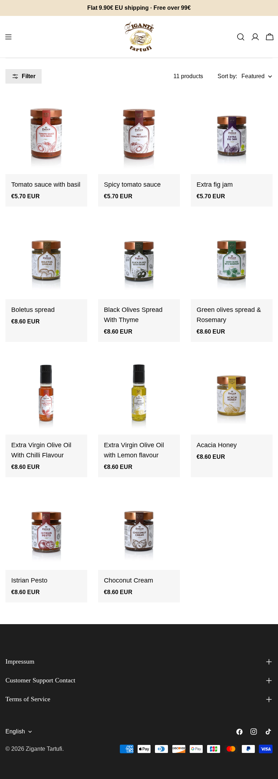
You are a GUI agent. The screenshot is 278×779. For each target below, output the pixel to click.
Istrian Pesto (29, 580)
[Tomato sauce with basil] (46, 133)
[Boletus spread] (46, 258)
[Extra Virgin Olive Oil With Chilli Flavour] (46, 394)
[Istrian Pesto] (46, 529)
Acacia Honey (217, 445)
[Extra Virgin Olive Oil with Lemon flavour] (139, 394)
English (15, 731)
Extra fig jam (215, 184)
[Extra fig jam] (232, 133)
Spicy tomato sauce (132, 184)
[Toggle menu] (8, 37)
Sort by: (227, 76)
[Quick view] (76, 108)
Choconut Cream (128, 580)
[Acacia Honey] (232, 394)
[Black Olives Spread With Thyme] (139, 258)
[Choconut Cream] (139, 529)
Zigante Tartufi (44, 749)
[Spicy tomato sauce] (139, 133)
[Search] (240, 37)
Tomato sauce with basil (45, 184)
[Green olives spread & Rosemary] (232, 258)
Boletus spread (33, 309)
